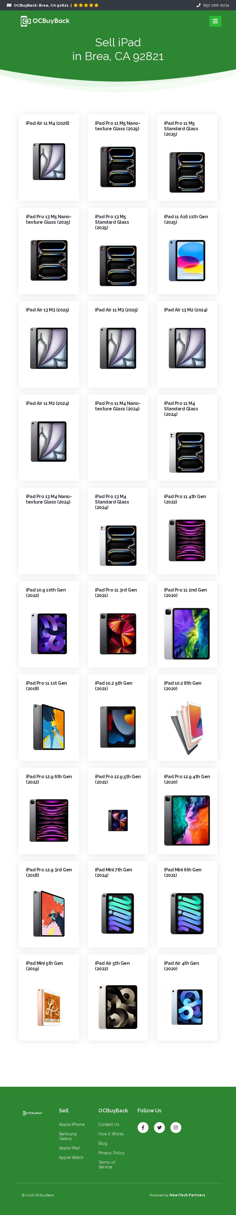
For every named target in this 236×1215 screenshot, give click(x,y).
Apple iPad (69, 1148)
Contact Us (108, 1124)
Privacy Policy (111, 1153)
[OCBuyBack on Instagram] (175, 1125)
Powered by (177, 1195)
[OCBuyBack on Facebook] (143, 1125)
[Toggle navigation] (215, 21)
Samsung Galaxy (68, 1136)
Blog (103, 1143)
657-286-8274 (215, 5)
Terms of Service (106, 1164)
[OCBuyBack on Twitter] (159, 1125)
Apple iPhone (72, 1124)
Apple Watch (71, 1157)
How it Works (111, 1134)
